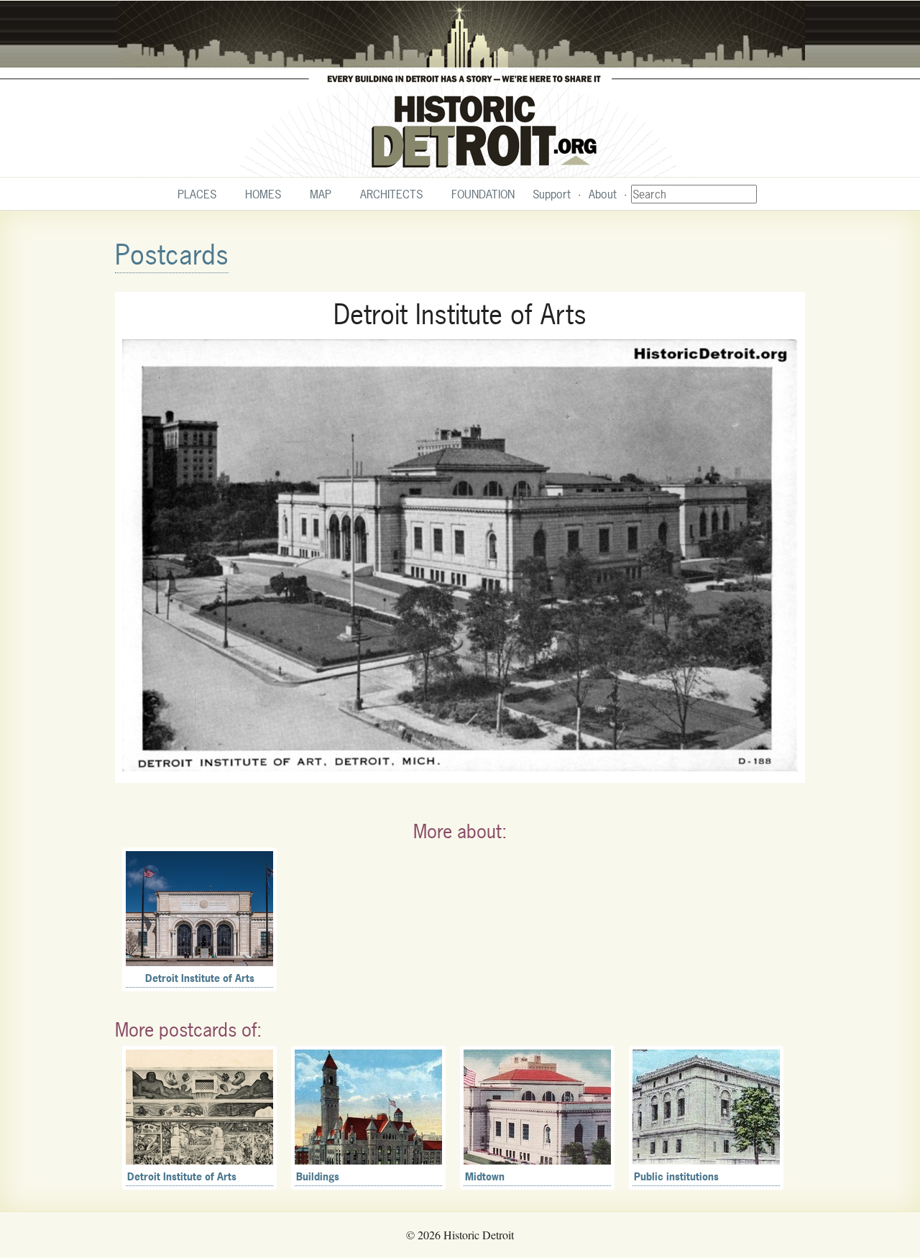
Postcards (172, 254)
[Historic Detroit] (460, 89)
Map (320, 194)
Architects (391, 194)
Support (552, 194)
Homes (263, 194)
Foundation (483, 194)
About (603, 194)
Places (197, 194)
